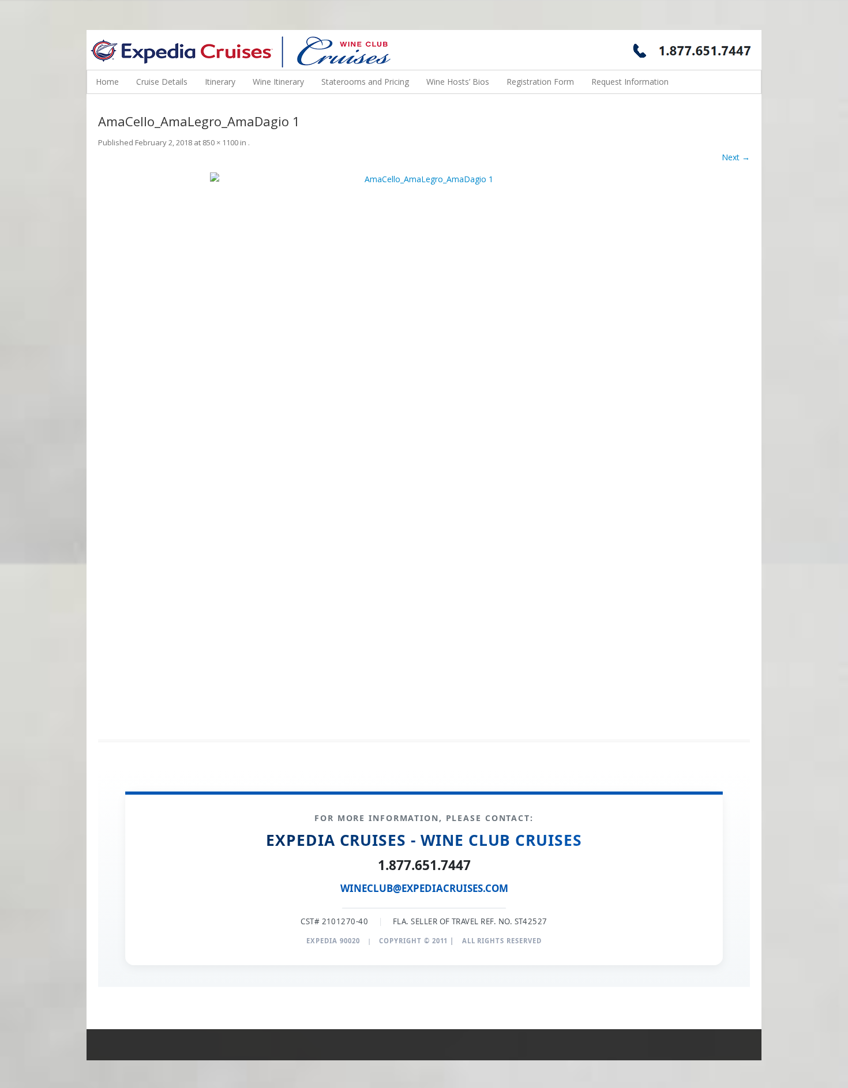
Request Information (630, 81)
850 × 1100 (220, 142)
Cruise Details (161, 81)
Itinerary (220, 81)
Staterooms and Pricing (365, 81)
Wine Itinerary (278, 81)
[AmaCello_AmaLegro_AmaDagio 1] (424, 449)
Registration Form (540, 81)
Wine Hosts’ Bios (457, 81)
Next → (736, 157)
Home (107, 81)
